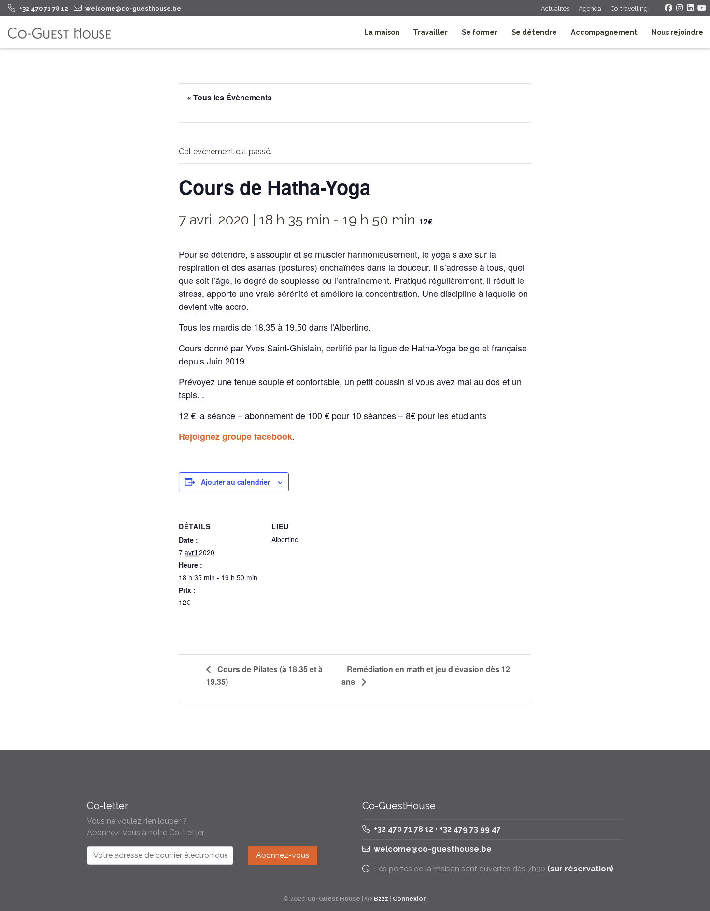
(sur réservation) (580, 868)
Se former (479, 32)
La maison (381, 32)
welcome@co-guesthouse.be (433, 849)
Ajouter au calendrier (235, 482)
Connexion (410, 898)
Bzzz (381, 898)
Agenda (590, 8)
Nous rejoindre (677, 32)
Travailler (430, 32)
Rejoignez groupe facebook (235, 436)
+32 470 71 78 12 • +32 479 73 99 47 (436, 829)
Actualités (555, 8)
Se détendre (534, 32)
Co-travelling (629, 8)
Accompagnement (604, 32)
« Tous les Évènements (229, 97)
